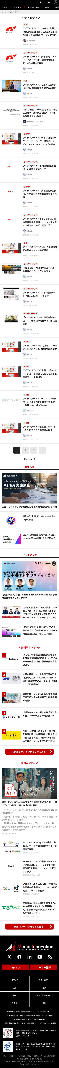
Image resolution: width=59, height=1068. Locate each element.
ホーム (5, 7)
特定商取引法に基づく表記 (15, 1023)
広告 (47, 7)
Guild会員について (45, 1011)
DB (44, 1003)
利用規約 (49, 1015)
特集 (14, 995)
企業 (44, 987)
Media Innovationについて (26, 1011)
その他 (14, 1003)
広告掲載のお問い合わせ (35, 1015)
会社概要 (30, 1023)
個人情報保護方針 (40, 1019)
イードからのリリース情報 (46, 1023)
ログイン (15, 967)
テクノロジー (33, 7)
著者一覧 (10, 1011)
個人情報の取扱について (23, 1019)
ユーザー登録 (43, 967)
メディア (17, 7)
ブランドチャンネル (44, 995)
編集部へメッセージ (16, 1015)
